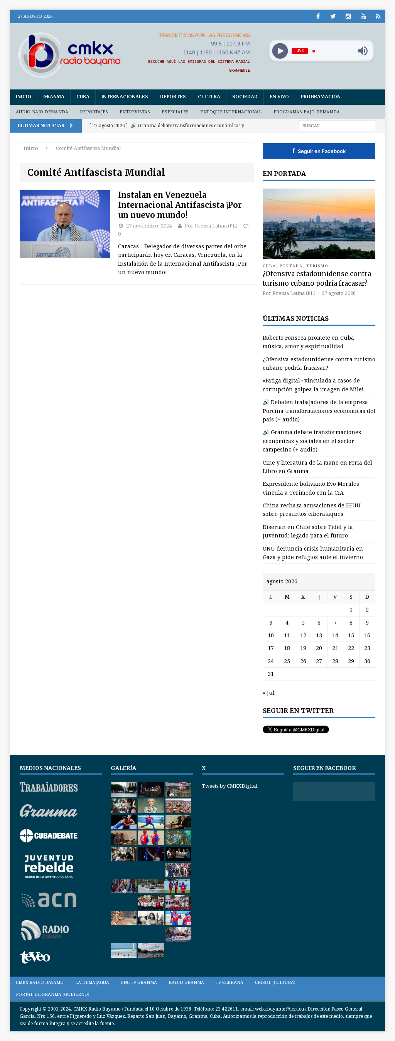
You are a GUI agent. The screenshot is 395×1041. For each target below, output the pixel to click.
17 (271, 648)
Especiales (175, 112)
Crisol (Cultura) (275, 982)
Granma (53, 96)
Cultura (209, 96)
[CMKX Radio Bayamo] (69, 55)
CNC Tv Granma (139, 982)
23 (367, 648)
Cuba (82, 96)
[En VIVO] (378, 16)
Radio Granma (186, 982)
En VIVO (279, 96)
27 (319, 661)
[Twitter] (333, 16)
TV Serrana (229, 982)
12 (303, 635)
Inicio (23, 96)
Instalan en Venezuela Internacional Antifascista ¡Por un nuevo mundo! (180, 205)
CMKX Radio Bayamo (40, 982)
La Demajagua (92, 982)
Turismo (317, 266)
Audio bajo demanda (42, 112)
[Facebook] (318, 16)
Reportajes (94, 112)
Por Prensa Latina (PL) (211, 226)
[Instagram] (348, 16)
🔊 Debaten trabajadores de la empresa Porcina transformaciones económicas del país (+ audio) (319, 411)
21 (335, 648)
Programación (321, 96)
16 (367, 635)
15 (351, 635)
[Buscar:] (336, 125)
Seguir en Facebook (319, 151)
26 (303, 661)
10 (271, 635)
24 (271, 661)
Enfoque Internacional (231, 112)
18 (287, 648)
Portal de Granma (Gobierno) (52, 994)
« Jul (269, 693)
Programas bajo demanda (306, 112)
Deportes (173, 96)
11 (287, 635)
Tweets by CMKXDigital (229, 786)
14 (335, 635)
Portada (291, 266)
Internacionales (124, 96)
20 (319, 648)
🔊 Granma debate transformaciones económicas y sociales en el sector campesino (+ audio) (312, 441)
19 (303, 648)
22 (351, 648)
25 (287, 661)
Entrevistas (135, 112)
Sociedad (245, 96)
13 (319, 635)
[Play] (280, 51)
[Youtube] (363, 16)
